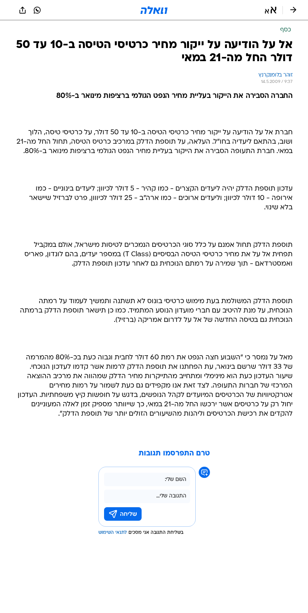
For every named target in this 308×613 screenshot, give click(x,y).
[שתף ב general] (22, 10)
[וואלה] (154, 10)
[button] (270, 10)
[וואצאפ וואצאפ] (37, 10)
